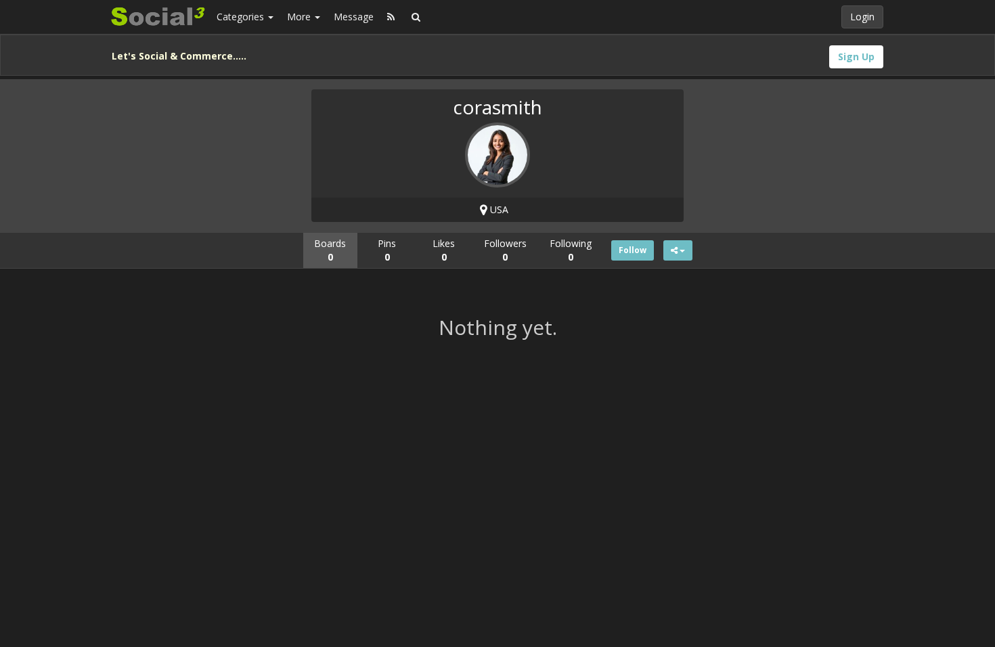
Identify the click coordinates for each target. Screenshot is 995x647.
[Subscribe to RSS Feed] (390, 17)
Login (862, 16)
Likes (444, 250)
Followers (505, 250)
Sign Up (856, 56)
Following (571, 250)
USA (497, 209)
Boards (330, 250)
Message (354, 16)
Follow (632, 250)
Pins (387, 250)
